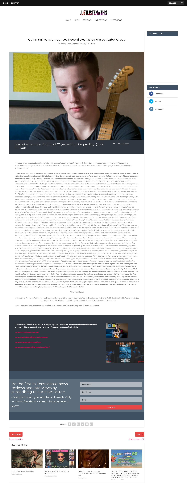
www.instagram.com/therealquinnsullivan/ (32, 347)
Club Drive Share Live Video (22, 471)
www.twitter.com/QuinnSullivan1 (28, 342)
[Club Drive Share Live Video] (27, 458)
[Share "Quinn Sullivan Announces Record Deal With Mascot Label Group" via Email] (87, 424)
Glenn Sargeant (72, 44)
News (77, 20)
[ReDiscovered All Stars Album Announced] (60, 458)
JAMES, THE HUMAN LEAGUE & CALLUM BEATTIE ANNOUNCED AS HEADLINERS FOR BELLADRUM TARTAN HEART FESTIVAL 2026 (125, 474)
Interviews (116, 20)
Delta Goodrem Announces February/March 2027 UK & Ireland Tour (92, 473)
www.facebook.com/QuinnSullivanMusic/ (31, 337)
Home (5, 3)
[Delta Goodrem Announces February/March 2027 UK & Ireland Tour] (93, 458)
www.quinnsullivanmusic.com (27, 332)
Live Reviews (100, 20)
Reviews (87, 20)
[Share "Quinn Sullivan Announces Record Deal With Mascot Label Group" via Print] (91, 424)
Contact (15, 3)
